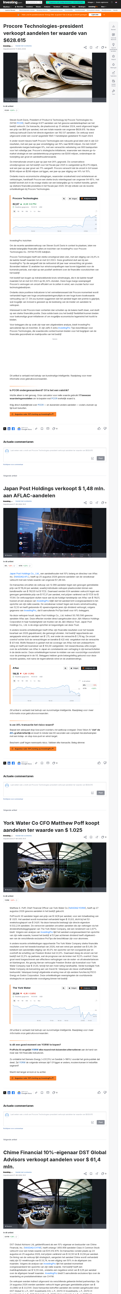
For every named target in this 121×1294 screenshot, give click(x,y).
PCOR (20, 123)
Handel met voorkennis (23, 46)
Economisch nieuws (93, 10)
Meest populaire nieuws (27, 10)
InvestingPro (64, 328)
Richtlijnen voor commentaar (13, 464)
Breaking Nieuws (42, 10)
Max (39, 211)
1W (18, 211)
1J (30, 211)
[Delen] (85, 47)
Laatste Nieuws (10, 10)
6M (27, 211)
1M (22, 211)
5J (34, 211)
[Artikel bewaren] (91, 47)
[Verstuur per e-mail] (47, 428)
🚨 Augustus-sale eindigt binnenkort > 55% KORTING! (65, 2)
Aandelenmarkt (80, 10)
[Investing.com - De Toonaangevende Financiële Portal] (12, 2)
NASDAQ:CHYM (32, 1247)
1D (14, 211)
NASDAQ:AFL (21, 576)
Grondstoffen (69, 10)
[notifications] (111, 2)
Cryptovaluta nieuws (56, 10)
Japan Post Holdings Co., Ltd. (24, 573)
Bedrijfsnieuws (106, 10)
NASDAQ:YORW (77, 908)
